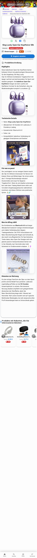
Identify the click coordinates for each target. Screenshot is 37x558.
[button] (6, 9)
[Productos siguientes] (33, 336)
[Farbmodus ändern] (34, 4)
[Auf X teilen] (16, 41)
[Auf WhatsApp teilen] (12, 41)
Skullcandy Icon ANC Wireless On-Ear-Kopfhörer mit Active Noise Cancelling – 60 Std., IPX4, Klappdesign (8, 337)
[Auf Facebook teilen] (20, 41)
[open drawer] (2, 5)
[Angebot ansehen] (18, 27)
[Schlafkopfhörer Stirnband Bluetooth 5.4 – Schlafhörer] (24, 330)
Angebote (11, 4)
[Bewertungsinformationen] (16, 51)
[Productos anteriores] (3, 336)
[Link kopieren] (25, 41)
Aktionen (20, 4)
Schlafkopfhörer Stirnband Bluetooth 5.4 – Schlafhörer (24, 337)
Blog (27, 4)
